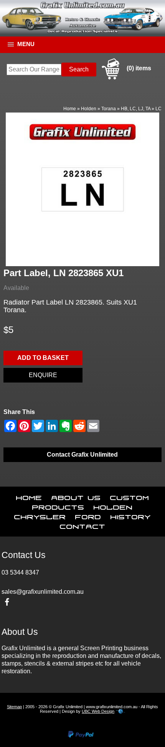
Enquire (43, 375)
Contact (83, 525)
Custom (129, 496)
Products (58, 506)
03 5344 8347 (20, 572)
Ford (88, 515)
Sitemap (14, 706)
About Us (76, 496)
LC (158, 108)
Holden (88, 108)
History (131, 515)
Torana (108, 108)
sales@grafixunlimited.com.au (43, 591)
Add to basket (43, 357)
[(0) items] (125, 78)
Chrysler (40, 515)
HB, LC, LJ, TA (135, 108)
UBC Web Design (98, 711)
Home (69, 108)
